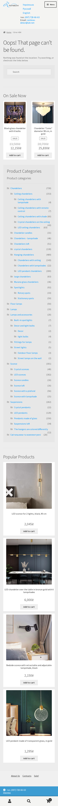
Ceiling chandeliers (23, 193)
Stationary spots (26, 298)
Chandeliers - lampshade (26, 238)
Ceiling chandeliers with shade (32, 216)
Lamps (13, 309)
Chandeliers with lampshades (32, 265)
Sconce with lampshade (25, 396)
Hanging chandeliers (24, 254)
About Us (15, 775)
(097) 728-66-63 (32, 17)
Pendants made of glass (25, 418)
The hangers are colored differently (31, 429)
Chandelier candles (23, 232)
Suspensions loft (22, 423)
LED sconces (20, 374)
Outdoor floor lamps (28, 352)
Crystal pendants (22, 407)
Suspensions (16, 402)
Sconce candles (21, 380)
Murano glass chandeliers (26, 281)
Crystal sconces (21, 369)
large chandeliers (22, 276)
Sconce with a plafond (24, 391)
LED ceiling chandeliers (29, 227)
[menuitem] (28, 5)
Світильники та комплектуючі (25, 434)
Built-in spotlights (23, 320)
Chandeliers (16, 188)
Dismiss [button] (7, 792)
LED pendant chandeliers (30, 271)
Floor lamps (16, 303)
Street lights (20, 347)
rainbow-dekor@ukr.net (27, 21)
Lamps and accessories (21, 314)
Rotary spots (24, 292)
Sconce (13, 363)
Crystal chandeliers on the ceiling (34, 222)
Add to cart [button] (15, 155)
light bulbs (23, 336)
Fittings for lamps (23, 342)
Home (8, 32)
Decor (20, 331)
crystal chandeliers (23, 249)
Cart (45, 798)
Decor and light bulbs (24, 325)
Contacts (27, 775)
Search (29, 801)
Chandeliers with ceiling (29, 260)
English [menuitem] (26, 12)
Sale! (36, 775)
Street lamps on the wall (30, 358)
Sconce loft (19, 385)
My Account (9, 801)
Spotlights (19, 287)
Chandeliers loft (21, 243)
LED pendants (20, 412)
